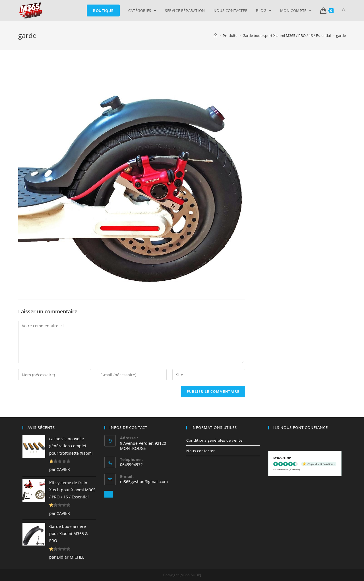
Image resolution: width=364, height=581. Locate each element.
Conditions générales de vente (214, 440)
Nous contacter (200, 450)
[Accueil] (215, 35)
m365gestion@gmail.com (144, 481)
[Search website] (344, 10)
